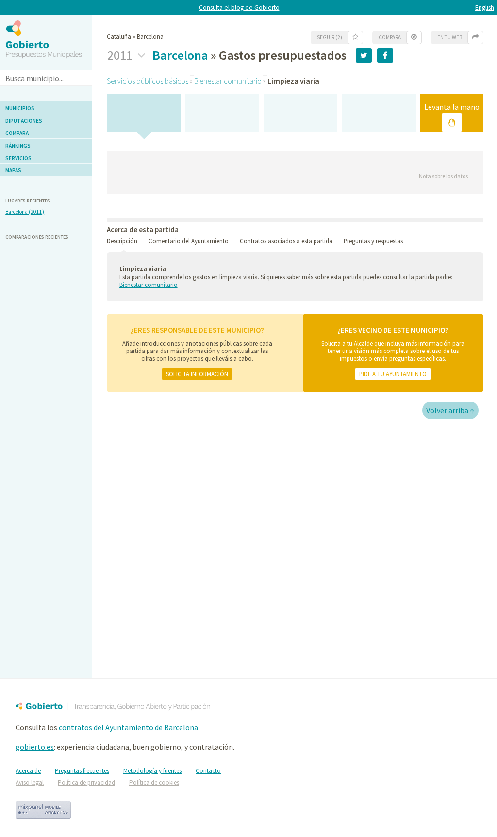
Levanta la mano (452, 107)
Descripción (122, 241)
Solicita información (197, 374)
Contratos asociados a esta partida (286, 241)
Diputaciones (23, 120)
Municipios (19, 108)
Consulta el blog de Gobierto (239, 7)
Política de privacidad (86, 782)
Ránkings (18, 145)
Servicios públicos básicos (147, 80)
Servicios (18, 158)
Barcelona (180, 55)
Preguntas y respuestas (373, 241)
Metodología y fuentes (152, 771)
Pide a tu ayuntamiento (393, 374)
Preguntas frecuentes (82, 771)
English (484, 7)
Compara (17, 133)
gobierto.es (35, 747)
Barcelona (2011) (24, 211)
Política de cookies (154, 782)
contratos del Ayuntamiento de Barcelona (128, 727)
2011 (121, 55)
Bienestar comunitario (228, 80)
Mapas (13, 170)
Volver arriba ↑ (450, 410)
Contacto (208, 771)
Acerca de (28, 771)
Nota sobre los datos (443, 176)
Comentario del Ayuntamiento (189, 241)
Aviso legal (30, 782)
